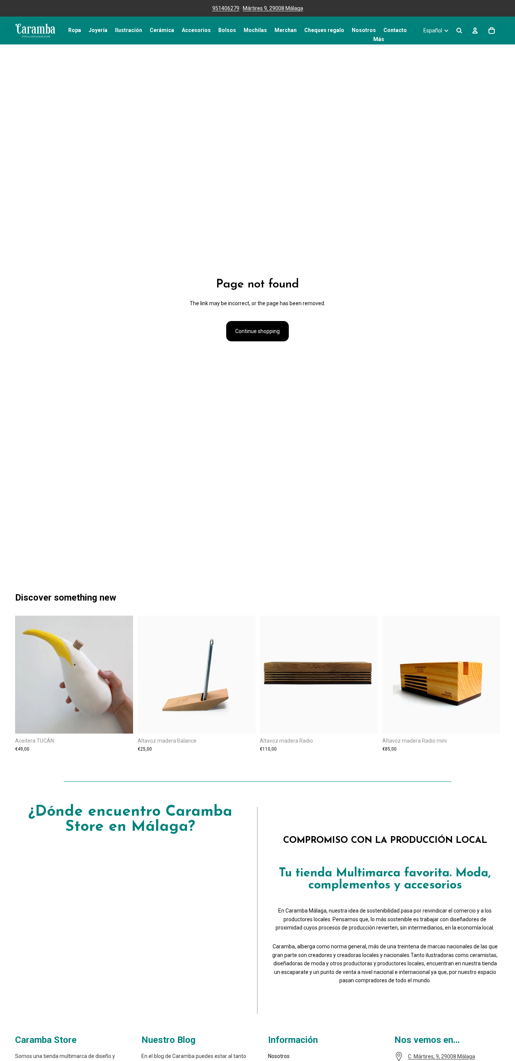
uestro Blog (172, 1040)
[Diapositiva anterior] (149, 675)
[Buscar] (459, 30)
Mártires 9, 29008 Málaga (273, 8)
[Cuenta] (475, 30)
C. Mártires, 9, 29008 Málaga (441, 1056)
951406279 (225, 8)
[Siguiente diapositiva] (244, 675)
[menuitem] (378, 39)
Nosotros (279, 1056)
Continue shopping (257, 331)
